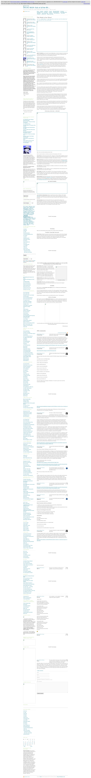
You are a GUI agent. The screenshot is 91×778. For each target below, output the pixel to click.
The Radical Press (26, 317)
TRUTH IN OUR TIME (26, 546)
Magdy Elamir (64, 160)
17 (32, 742)
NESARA (24, 511)
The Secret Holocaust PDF (27, 589)
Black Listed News (26, 503)
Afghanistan (31, 206)
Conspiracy (26, 209)
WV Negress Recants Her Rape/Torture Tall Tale (27, 132)
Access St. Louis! (26, 342)
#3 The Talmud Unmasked (27, 563)
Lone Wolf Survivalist (26, 555)
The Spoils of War (26, 389)
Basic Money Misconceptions (28, 428)
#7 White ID (25, 338)
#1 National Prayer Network (27, 561)
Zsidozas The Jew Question (27, 325)
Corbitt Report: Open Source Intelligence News (28, 505)
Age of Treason (25, 371)
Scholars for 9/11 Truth (27, 287)
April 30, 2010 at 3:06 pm (40, 596)
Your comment (39, 681)
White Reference (26, 357)
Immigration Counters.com (27, 445)
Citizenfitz (24, 372)
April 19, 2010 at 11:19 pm (40, 446)
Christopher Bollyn (26, 281)
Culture (26, 210)
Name (38, 672)
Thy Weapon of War (26, 390)
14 (27, 742)
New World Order (26, 219)
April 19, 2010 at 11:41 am (40, 353)
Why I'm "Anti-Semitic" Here (27, 324)
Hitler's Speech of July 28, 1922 (28, 140)
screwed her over (49, 177)
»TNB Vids (38, 14)
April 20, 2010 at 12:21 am (41, 494)
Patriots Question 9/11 (27, 285)
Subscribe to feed (27, 11)
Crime (30, 209)
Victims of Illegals (26, 450)
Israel (28, 213)
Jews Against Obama (26, 605)
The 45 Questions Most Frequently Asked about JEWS (29, 316)
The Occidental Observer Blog (28, 354)
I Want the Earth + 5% (26, 433)
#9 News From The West (27, 302)
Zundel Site (25, 326)
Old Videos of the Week (28, 252)
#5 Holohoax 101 (26, 486)
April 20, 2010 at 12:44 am (41, 498)
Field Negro (25, 604)
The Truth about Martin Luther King (29, 590)
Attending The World (26, 461)
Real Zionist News (26, 311)
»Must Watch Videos (63, 12)
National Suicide (26, 448)
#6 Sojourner (25, 370)
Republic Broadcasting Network (28, 541)
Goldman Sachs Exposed (27, 432)
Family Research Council (27, 412)
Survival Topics (25, 556)
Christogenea (25, 566)
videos (27, 260)
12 (23, 742)
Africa (34, 206)
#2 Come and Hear (26, 562)
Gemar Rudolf (25, 493)
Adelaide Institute (26, 487)
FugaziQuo (25, 343)
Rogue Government (26, 515)
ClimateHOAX (30, 208)
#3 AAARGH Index (26, 579)
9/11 (24, 206)
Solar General (25, 313)
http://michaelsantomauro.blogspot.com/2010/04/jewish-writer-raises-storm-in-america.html (52, 345)
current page (65, 1)
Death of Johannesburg (27, 597)
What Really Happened (27, 519)
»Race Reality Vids (45, 13)
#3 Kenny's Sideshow (26, 366)
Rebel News (25, 347)
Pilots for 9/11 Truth (26, 286)
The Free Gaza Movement (27, 472)
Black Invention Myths (27, 399)
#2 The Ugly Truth (26, 293)
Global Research (26, 508)
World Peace (25, 395)
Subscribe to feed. (27, 776)
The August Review (26, 518)
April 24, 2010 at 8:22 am (40, 567)
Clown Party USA (26, 374)
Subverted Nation (26, 314)
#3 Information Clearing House (28, 536)
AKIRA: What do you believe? (28, 564)
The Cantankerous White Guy (28, 386)
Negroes (33, 219)
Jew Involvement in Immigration (28, 446)
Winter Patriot (25, 394)
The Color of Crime (26, 405)
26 (23, 745)
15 (29, 742)
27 (25, 745)
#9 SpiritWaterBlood (26, 341)
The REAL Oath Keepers (27, 388)
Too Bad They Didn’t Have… (30, 29)
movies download (30, 31)
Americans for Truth (26, 411)
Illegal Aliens (25, 444)
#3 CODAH (25, 483)
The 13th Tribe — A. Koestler (28, 586)
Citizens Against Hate (26, 603)
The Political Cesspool (27, 355)
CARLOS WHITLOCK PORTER (28, 492)
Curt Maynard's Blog (26, 375)
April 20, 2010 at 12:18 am (41, 483)
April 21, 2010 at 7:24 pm (40, 530)
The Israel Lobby (26, 474)
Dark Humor (30, 210)
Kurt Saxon (25, 553)
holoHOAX (25, 212)
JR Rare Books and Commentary (28, 584)
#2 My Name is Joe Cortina (27, 365)
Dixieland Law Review (27, 429)
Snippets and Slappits (27, 470)
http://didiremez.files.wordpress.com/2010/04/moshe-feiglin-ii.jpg (47, 462)
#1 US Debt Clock (26, 419)
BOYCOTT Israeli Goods (27, 462)
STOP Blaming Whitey (27, 350)
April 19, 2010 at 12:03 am (41, 347)
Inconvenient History (26, 495)
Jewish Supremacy (27, 216)
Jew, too (41, 64)
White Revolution (26, 359)
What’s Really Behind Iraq (27, 457)
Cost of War (25, 456)
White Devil (29, 61)
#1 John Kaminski (26, 363)
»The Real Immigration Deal (28, 234)
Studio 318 (25, 542)
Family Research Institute (27, 413)
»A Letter (50, 11)
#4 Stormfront (25, 334)
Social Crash (25, 222)
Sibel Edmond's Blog (26, 384)
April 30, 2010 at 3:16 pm (40, 634)
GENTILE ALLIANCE (26, 306)
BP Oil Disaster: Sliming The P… (31, 36)
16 (30, 742)
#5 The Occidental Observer (28, 297)
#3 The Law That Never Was (28, 422)
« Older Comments (40, 670)
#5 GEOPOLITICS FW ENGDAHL (28, 424)
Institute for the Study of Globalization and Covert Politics (28, 510)
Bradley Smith (25, 491)
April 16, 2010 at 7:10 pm (40, 334)
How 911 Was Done (26, 282)
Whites (32, 223)
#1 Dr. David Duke (26, 292)
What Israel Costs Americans (28, 475)
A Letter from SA (26, 596)
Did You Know (25, 463)
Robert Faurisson (26, 497)
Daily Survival (25, 552)
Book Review (25, 208)
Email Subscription (27, 188)
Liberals (29, 218)
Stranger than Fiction (26, 289)
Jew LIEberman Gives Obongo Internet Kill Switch (28, 120)
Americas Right (25, 522)
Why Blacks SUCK (26, 393)
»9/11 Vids (51, 13)
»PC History (46, 12)
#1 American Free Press (27, 533)
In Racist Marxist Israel (27, 466)
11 (34, 741)
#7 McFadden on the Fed (27, 427)
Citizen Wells (25, 524)
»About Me (46, 11)
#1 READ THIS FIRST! (27, 479)
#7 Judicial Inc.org (26, 300)
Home (38, 11)
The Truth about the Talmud (27, 572)
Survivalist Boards (26, 557)
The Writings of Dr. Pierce (27, 591)
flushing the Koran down (43, 179)
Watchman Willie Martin (27, 593)
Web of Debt (25, 438)
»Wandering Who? (56, 12)
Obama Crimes (25, 526)
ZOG (28, 224)
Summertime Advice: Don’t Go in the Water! (27, 142)
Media (26, 219)
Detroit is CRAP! (26, 400)
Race (30, 222)
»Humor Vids (43, 14)
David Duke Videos (27, 250)
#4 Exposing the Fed (26, 423)
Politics (30, 220)
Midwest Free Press (26, 540)
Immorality (32, 212)
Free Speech (29, 211)
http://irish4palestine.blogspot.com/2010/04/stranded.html (46, 350)
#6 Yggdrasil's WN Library (27, 337)
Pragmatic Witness (26, 380)
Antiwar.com (25, 455)
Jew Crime (31, 214)
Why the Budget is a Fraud (27, 439)
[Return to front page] (26, 5)
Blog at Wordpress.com (61, 776)
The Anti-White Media (26, 351)
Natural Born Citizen (26, 525)
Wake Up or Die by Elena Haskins (29, 322)
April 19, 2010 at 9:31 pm (40, 412)
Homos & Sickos (31, 212)
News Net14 (25, 346)
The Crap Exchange (26, 609)
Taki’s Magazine (26, 544)
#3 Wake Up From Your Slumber (28, 295)
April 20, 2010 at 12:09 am (41, 467)
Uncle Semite (25, 319)
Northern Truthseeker (26, 310)
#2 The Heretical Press (27, 535)
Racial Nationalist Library (27, 585)
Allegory (24, 207)
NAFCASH (25, 496)
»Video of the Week (50, 14)
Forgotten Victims (26, 401)
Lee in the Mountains (26, 345)
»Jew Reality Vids (57, 13)
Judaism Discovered (26, 568)
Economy (25, 211)
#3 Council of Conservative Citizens (29, 333)
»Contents (41, 11)
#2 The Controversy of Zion (27, 578)
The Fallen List (25, 406)
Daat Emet (25, 567)
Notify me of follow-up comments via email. (45, 679)
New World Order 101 (27, 513)
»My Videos (39, 13)
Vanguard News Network (27, 320)
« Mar (24, 746)
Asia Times (25, 537)
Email (38, 674)
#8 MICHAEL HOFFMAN (27, 301)
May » (31, 746)
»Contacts (50, 12)
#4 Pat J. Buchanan (26, 367)
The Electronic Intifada (27, 471)
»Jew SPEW (63, 13)
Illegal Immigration (26, 212)
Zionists (24, 224)
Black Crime (32, 207)
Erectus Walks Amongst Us (27, 582)
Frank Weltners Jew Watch (27, 305)
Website (38, 677)
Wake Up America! (26, 321)
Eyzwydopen (25, 376)
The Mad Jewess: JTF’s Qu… (30, 49)
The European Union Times (27, 545)
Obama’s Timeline (26, 530)
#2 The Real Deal (26, 420)
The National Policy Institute (28, 352)
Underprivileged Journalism (28, 612)
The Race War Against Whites (28, 407)
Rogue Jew (25, 608)
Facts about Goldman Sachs (28, 431)
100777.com (25, 502)
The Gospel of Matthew (27, 571)
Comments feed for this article (62, 332)
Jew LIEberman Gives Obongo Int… (31, 19)
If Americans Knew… (26, 465)
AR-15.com (25, 551)
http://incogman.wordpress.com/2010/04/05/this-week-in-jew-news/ (22, 1)
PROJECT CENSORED (27, 514)
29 (29, 745)
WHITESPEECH (26, 360)
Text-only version (87, 3)
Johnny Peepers (26, 607)
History (33, 211)
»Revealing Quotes (56, 11)
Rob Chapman (25, 381)
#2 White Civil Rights (26, 332)
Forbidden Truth (26, 304)
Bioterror (28, 207)
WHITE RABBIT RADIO (27, 356)
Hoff (24, 307)
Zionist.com (25, 613)
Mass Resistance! (26, 416)
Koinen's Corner (26, 379)
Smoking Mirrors (26, 385)
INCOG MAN (29, 57)
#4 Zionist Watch (26, 296)
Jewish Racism (25, 309)
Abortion (26, 206)
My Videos (30, 219)
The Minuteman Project (27, 449)
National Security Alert (27, 284)
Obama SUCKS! (26, 529)
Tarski (41, 776)
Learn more (83, 1)
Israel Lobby (32, 213)
